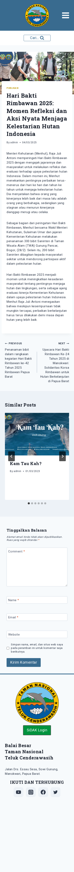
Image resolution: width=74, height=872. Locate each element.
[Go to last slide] (11, 456)
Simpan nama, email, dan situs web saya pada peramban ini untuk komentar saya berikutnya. (37, 648)
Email (13, 617)
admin (14, 142)
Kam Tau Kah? (26, 463)
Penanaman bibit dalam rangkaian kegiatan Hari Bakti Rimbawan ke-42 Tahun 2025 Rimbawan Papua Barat (18, 360)
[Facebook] (43, 792)
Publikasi (13, 88)
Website (14, 634)
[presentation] (37, 434)
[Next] (62, 456)
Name (13, 600)
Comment (16, 551)
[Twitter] (55, 792)
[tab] (29, 503)
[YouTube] (18, 792)
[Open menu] (67, 15)
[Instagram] (31, 792)
